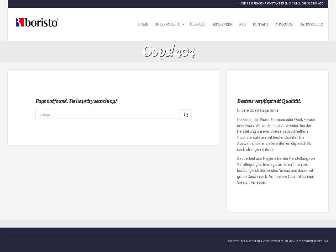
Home (143, 24)
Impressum (284, 24)
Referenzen (222, 24)
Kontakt (260, 24)
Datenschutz (311, 24)
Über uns (197, 24)
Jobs (242, 24)
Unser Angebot (167, 24)
